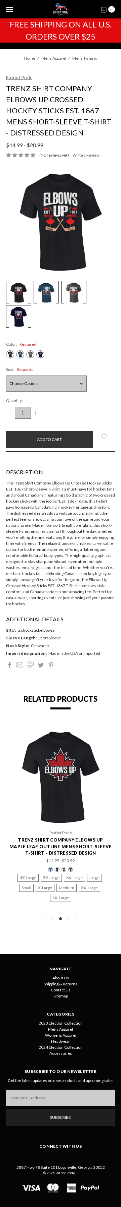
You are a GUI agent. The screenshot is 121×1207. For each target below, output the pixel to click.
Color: (21, 344)
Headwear (60, 1041)
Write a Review (86, 155)
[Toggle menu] (9, 9)
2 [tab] (52, 918)
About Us (60, 977)
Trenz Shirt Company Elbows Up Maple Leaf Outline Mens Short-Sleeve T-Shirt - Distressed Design (60, 846)
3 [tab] (60, 918)
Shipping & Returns (60, 983)
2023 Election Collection (61, 1023)
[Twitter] (40, 665)
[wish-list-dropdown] (104, 436)
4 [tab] (68, 918)
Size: (20, 369)
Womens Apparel (60, 1035)
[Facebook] (9, 665)
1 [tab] (45, 918)
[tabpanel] (60, 818)
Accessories (60, 1053)
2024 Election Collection (61, 1047)
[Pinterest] (51, 665)
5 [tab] (76, 918)
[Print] (30, 665)
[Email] (19, 665)
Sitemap (60, 995)
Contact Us (61, 989)
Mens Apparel (60, 1029)
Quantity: (14, 400)
